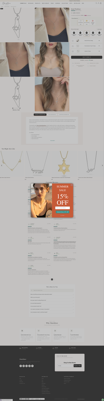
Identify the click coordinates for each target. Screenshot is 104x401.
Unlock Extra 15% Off (62, 212)
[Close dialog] (72, 185)
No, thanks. (63, 215)
